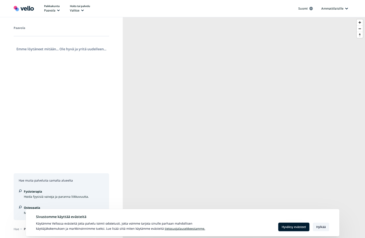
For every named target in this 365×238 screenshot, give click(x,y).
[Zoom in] (360, 22)
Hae (16, 229)
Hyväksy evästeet (294, 227)
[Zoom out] (360, 29)
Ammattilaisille (332, 8)
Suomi (303, 8)
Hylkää (321, 227)
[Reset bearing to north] (360, 35)
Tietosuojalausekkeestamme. (185, 228)
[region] (244, 127)
